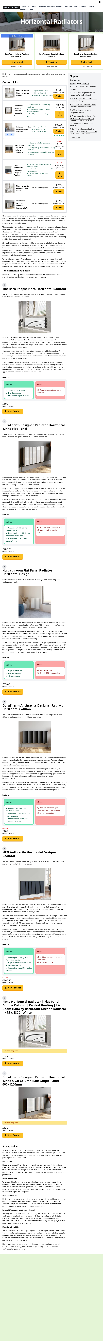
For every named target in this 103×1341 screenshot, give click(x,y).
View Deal (18, 62)
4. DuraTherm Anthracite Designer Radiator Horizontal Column (83, 105)
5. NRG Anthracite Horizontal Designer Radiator (81, 111)
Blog (31, 9)
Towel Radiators (79, 7)
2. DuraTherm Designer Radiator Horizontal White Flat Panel (82, 93)
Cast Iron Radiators (64, 7)
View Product (14, 411)
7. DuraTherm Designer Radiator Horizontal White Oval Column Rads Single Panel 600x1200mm (83, 131)
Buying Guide (75, 137)
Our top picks (75, 80)
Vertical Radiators (29, 7)
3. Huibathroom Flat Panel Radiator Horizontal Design (83, 99)
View (59, 96)
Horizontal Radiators (46, 7)
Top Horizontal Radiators (79, 83)
